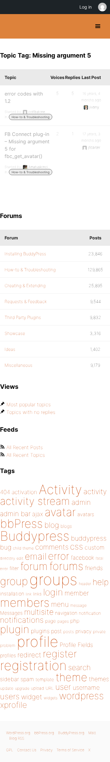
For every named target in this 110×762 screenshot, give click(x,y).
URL (50, 688)
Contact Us (26, 750)
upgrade (22, 688)
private (99, 631)
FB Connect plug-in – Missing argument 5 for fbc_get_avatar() (27, 145)
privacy (83, 631)
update (6, 688)
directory (7, 558)
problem (7, 645)
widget (31, 697)
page (50, 621)
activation (24, 492)
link (28, 594)
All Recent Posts (24, 447)
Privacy (46, 750)
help (101, 582)
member (76, 593)
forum (34, 566)
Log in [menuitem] (85, 6)
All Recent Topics (25, 455)
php (74, 620)
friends (94, 568)
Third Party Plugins (23, 317)
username (86, 687)
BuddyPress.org (10, 26)
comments (51, 546)
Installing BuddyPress (25, 253)
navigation (66, 613)
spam (27, 679)
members (25, 602)
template (44, 679)
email (35, 556)
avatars (85, 514)
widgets (50, 698)
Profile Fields (76, 644)
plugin (14, 629)
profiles (8, 655)
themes (99, 679)
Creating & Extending (25, 285)
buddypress (89, 538)
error (58, 556)
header (85, 583)
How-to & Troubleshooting (31, 117)
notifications (22, 620)
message (78, 605)
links (37, 593)
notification (90, 613)
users (10, 696)
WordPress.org (18, 732)
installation (12, 594)
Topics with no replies (30, 412)
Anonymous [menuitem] (102, 7)
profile (37, 642)
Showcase (15, 333)
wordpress (81, 696)
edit (19, 558)
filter (14, 568)
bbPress (21, 523)
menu (60, 604)
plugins (40, 631)
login (53, 592)
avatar (60, 512)
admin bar (15, 513)
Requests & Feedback (26, 301)
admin (81, 502)
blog (51, 525)
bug (5, 547)
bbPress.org (44, 732)
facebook (82, 557)
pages (63, 621)
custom (95, 547)
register (60, 654)
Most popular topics (28, 404)
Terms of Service (70, 750)
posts (68, 631)
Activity (60, 489)
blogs (66, 526)
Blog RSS (16, 738)
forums (66, 566)
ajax (37, 514)
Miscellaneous (18, 365)
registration (33, 665)
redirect (29, 655)
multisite (38, 612)
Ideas (10, 349)
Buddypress (34, 536)
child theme (23, 548)
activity (95, 491)
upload (37, 688)
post (56, 631)
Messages (11, 613)
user (63, 687)
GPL (9, 750)
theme (71, 677)
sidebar (9, 679)
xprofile (13, 705)
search (79, 667)
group (14, 581)
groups (53, 579)
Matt (92, 732)
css (76, 546)
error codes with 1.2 (24, 97)
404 (5, 492)
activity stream (35, 501)
